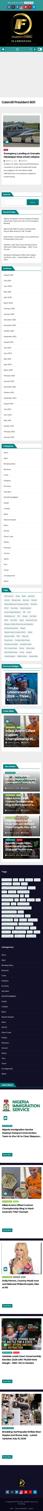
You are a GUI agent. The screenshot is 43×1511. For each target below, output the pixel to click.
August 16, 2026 (13, 855)
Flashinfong (21, 1504)
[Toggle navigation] (17, 49)
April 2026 (8, 297)
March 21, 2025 (12, 161)
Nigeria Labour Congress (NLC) (14, 632)
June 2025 (8, 353)
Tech (5, 564)
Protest (21, 648)
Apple (24, 596)
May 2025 (7, 359)
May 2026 (7, 292)
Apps (6, 458)
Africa (6, 453)
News (5, 149)
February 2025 (9, 376)
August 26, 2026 (15, 742)
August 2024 (8, 404)
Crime (6, 475)
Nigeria (23, 628)
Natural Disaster (10, 520)
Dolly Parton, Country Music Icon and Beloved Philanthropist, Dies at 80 (22, 739)
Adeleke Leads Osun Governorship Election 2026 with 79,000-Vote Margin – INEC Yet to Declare (20, 247)
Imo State (33, 616)
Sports (6, 559)
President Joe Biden (11, 644)
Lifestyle (7, 508)
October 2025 (9, 331)
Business (7, 469)
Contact (30, 1508)
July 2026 (7, 281)
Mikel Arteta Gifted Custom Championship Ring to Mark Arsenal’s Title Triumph (18, 1208)
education (7, 492)
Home (11, 1508)
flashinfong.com (9, 616)
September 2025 (10, 336)
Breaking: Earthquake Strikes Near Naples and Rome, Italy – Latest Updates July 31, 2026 (20, 257)
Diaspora (7, 481)
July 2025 (7, 348)
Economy (7, 486)
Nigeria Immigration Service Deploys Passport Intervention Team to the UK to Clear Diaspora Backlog (21, 221)
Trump (22, 652)
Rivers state (30, 648)
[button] (31, 49)
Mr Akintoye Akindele (11, 628)
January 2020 (9, 437)
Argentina (31, 596)
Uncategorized (9, 576)
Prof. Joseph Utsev (10, 648)
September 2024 (10, 398)
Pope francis (8, 640)
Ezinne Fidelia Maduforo (12, 612)
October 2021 (9, 426)
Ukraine (28, 652)
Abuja (18, 596)
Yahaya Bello (33, 656)
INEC (6, 620)
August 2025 (8, 342)
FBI (24, 612)
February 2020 (9, 432)
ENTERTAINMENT (11, 497)
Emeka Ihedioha (25, 608)
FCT (29, 612)
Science (7, 553)
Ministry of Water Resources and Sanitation (18, 624)
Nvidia (30, 632)
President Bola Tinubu (22, 640)
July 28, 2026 (14, 700)
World (6, 581)
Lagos (22, 620)
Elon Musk (14, 608)
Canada (34, 600)
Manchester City (31, 620)
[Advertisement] (21, 74)
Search (6, 194)
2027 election (8, 596)
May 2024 (7, 420)
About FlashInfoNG (21, 1508)
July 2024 (7, 409)
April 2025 (8, 364)
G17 (18, 616)
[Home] (3, 49)
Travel (6, 570)
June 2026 (8, 286)
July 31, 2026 (9, 1442)
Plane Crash (8, 536)
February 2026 (9, 309)
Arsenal (6, 600)
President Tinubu (25, 644)
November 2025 (10, 325)
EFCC (6, 608)
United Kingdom (9, 656)
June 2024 (8, 415)
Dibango (24, 161)
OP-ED (6, 531)
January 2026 (9, 314)
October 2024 (9, 392)
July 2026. (13, 620)
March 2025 (8, 370)
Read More (7, 1155)
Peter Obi (25, 636)
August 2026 (8, 275)
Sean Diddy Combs (10, 652)
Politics (6, 542)
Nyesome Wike (9, 636)
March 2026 (8, 303)
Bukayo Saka (16, 600)
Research (7, 548)
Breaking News (9, 464)
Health (6, 503)
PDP (18, 636)
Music (6, 514)
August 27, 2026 (13, 788)
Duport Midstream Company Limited (16, 604)
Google (25, 616)
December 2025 (10, 320)
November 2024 (10, 387)
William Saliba (22, 656)
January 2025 (9, 381)
